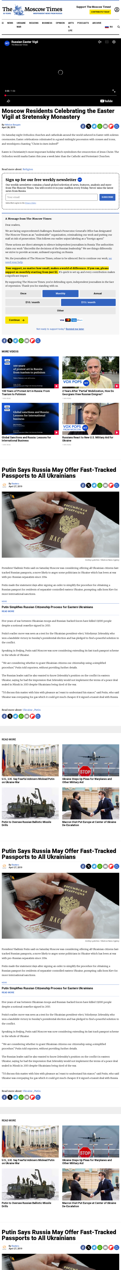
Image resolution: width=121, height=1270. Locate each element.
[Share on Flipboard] (111, 126)
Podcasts (83, 23)
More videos (10, 351)
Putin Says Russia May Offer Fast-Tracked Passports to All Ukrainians (59, 472)
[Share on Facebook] (83, 126)
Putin (37, 709)
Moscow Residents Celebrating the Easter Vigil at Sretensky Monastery (58, 113)
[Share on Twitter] (88, 126)
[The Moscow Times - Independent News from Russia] (32, 10)
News (10, 23)
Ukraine (27, 709)
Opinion (60, 23)
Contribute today (100, 12)
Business (47, 23)
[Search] (118, 27)
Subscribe (107, 197)
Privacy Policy (30, 203)
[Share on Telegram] (94, 126)
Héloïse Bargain (13, 125)
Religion (28, 169)
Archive (96, 23)
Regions (34, 23)
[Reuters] (5, 485)
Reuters (15, 483)
